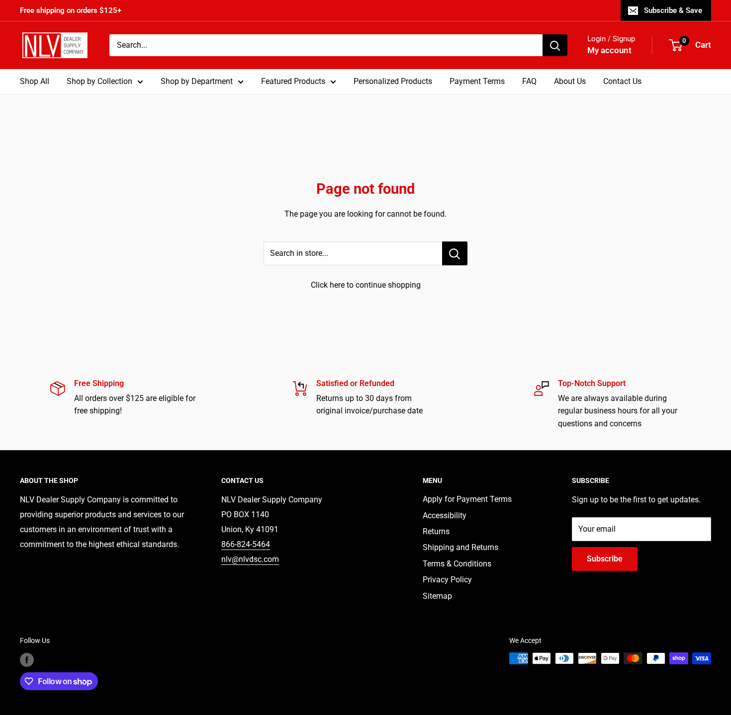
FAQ (529, 81)
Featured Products (293, 81)
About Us (570, 81)
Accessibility (444, 515)
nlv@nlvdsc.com (250, 559)
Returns (436, 531)
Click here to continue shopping (366, 285)
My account (609, 50)
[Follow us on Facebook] (27, 659)
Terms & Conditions (457, 563)
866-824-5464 (245, 544)
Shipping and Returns (460, 547)
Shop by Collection (99, 81)
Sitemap (437, 596)
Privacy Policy (447, 579)
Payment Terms (477, 81)
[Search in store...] (454, 253)
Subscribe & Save (673, 10)
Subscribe (605, 558)
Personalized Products (393, 81)
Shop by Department (197, 81)
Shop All (34, 81)
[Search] (555, 45)
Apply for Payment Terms (467, 499)
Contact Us (622, 81)
